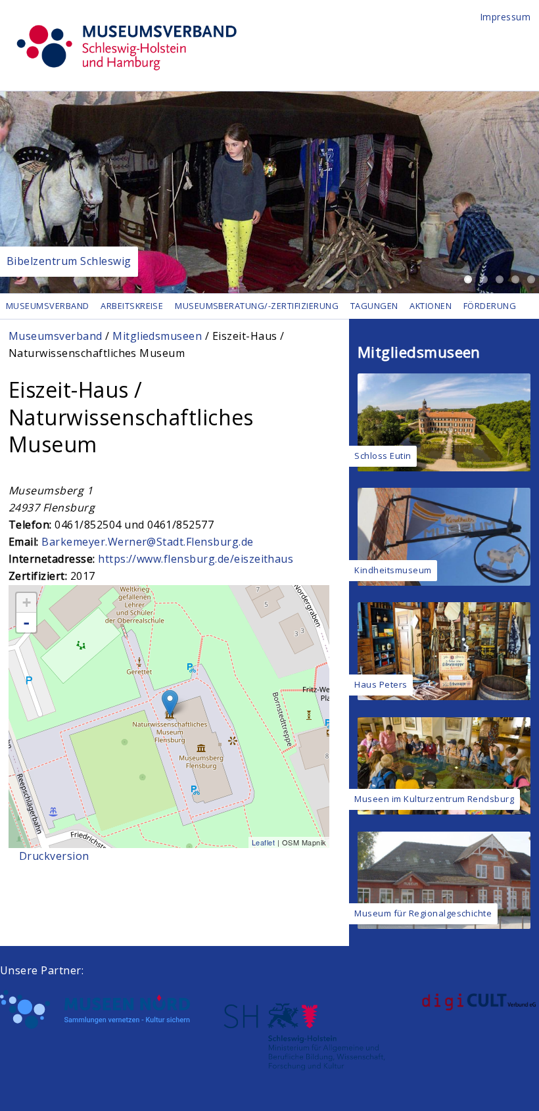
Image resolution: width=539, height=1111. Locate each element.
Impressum (505, 17)
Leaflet (263, 842)
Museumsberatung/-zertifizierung (257, 306)
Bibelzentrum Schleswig (69, 261)
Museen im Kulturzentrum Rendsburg (434, 799)
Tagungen (374, 306)
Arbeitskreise (132, 306)
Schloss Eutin (382, 455)
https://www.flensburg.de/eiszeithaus (195, 559)
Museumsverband (47, 306)
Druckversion (54, 856)
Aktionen (431, 306)
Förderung (489, 306)
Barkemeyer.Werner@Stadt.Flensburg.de (147, 541)
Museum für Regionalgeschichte (423, 913)
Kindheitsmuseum (392, 570)
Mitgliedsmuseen (157, 336)
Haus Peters (380, 684)
